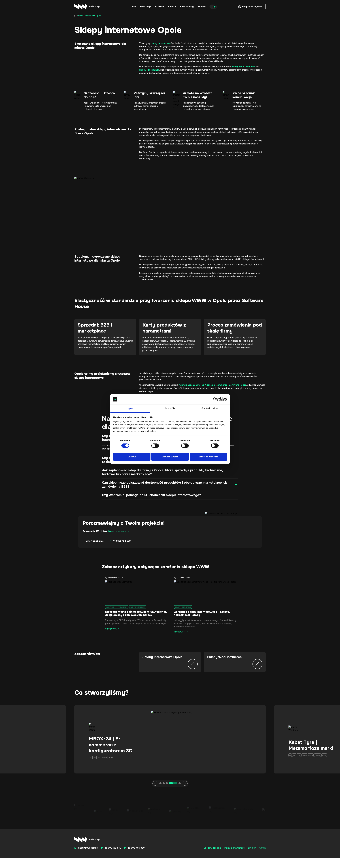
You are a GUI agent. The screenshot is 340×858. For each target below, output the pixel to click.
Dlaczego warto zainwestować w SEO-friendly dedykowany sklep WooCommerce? (136, 613)
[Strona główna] (76, 16)
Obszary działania (212, 847)
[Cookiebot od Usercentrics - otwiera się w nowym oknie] (215, 399)
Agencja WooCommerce (191, 385)
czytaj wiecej (111, 628)
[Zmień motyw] (213, 7)
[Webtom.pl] (87, 6)
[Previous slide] (154, 783)
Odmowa (132, 457)
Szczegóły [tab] (170, 408)
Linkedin (252, 847)
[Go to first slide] (185, 783)
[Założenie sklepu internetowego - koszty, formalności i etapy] (204, 591)
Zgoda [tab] (130, 408)
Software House (237, 385)
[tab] (160, 783)
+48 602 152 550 (120, 541)
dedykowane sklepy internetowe (214, 66)
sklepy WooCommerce (243, 66)
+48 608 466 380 (134, 847)
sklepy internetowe (160, 43)
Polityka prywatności (234, 847)
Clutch (262, 847)
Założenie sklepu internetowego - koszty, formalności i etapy (202, 613)
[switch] (155, 445)
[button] (132, 6)
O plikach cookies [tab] (209, 408)
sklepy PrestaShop (149, 69)
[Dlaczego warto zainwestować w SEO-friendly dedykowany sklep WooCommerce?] (135, 591)
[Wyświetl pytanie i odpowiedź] (236, 438)
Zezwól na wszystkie (208, 457)
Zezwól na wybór (170, 457)
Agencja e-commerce (216, 385)
